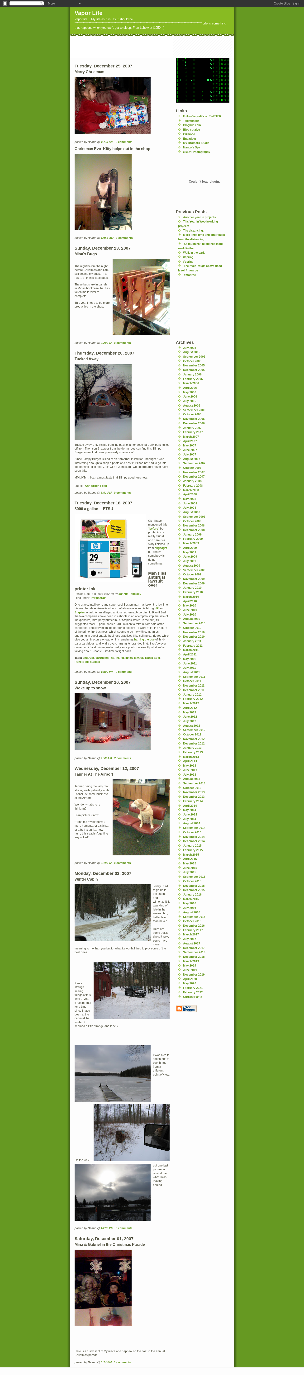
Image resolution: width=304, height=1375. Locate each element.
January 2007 (192, 427)
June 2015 (190, 867)
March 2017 (191, 934)
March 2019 (191, 961)
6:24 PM (106, 1362)
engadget (161, 548)
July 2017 (189, 938)
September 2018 (194, 952)
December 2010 (194, 636)
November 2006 (194, 418)
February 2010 (193, 592)
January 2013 (192, 747)
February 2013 (193, 752)
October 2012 (192, 734)
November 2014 (194, 836)
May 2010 (189, 605)
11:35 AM (107, 141)
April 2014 (190, 805)
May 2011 (189, 658)
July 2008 (189, 507)
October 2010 (192, 627)
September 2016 (194, 916)
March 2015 (191, 854)
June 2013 (190, 770)
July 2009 (189, 561)
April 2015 (190, 858)
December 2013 (194, 796)
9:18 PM (106, 862)
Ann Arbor (92, 485)
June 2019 (190, 970)
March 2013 (191, 756)
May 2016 (189, 903)
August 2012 (191, 725)
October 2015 (192, 881)
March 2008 (191, 490)
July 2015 (189, 872)
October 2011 (192, 681)
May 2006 (189, 392)
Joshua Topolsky (130, 593)
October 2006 (192, 414)
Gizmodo (189, 134)
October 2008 (192, 521)
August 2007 (191, 458)
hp (112, 657)
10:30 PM (107, 1228)
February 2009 (193, 538)
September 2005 (194, 356)
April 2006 (190, 387)
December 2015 (194, 889)
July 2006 (189, 401)
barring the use (144, 639)
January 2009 (192, 534)
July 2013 (189, 774)
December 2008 (194, 529)
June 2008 (190, 503)
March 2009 (191, 543)
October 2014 (192, 832)
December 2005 (194, 369)
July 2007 (189, 454)
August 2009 (191, 565)
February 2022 (193, 992)
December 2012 (194, 743)
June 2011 (190, 663)
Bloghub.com (192, 125)
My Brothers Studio (196, 142)
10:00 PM (107, 671)
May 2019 (189, 965)
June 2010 (190, 610)
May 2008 (189, 498)
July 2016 (189, 907)
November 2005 (194, 365)
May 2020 (189, 983)
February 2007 (193, 432)
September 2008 (194, 516)
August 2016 (191, 912)
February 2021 (193, 987)
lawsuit (139, 657)
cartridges (102, 657)
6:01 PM (106, 492)
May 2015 (189, 863)
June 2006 (190, 396)
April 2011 (190, 654)
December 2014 (194, 841)
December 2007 (194, 476)
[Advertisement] (156, 46)
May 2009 (189, 552)
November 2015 (194, 885)
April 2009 (190, 547)
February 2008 (193, 485)
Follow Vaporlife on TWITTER (202, 116)
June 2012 (190, 716)
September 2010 (194, 623)
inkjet (129, 657)
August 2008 (191, 512)
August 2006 (191, 405)
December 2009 (194, 583)
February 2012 (193, 698)
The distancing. (193, 230)
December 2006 (194, 423)
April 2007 (190, 441)
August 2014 (191, 823)
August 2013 (191, 778)
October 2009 (192, 574)
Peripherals (98, 597)
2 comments (122, 758)
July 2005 (189, 347)
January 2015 (192, 845)
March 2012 (191, 703)
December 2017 (194, 947)
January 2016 (192, 894)
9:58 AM (106, 758)
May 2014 (189, 809)
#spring (188, 257)
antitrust (88, 657)
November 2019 (194, 974)
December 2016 (194, 925)
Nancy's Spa (191, 147)
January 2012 (192, 694)
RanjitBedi (82, 661)
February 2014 (193, 801)
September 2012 (194, 729)
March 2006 (191, 383)
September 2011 (194, 676)
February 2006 (193, 378)
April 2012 (190, 707)
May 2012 (189, 712)
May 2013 (189, 765)
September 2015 (194, 876)
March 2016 (191, 899)
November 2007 (194, 472)
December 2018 (194, 956)
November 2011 (193, 685)
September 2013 (194, 783)
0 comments (124, 141)
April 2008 (190, 494)
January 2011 (192, 641)
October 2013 (192, 787)
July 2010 (189, 614)
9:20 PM (106, 342)
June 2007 (190, 449)
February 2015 (193, 850)
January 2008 (192, 481)
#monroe (189, 274)
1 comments (122, 1362)
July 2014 (189, 818)
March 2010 (191, 596)
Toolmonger (191, 120)
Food (103, 485)
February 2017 (193, 930)
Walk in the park (194, 252)
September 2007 (194, 463)
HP (157, 608)
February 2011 (193, 645)
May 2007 (189, 445)
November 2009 (194, 578)
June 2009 (190, 556)
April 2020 (190, 979)
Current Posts (192, 996)
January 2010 (192, 587)
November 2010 (194, 632)
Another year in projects (199, 217)
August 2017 (191, 943)
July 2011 (189, 667)
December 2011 (193, 690)
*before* (153, 528)
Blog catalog (191, 129)
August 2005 (191, 352)
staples (95, 661)
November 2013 (194, 792)
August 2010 (191, 618)
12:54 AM (107, 237)
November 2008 (194, 525)
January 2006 (192, 374)
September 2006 (194, 410)
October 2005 (192, 361)
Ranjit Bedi (152, 657)
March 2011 (191, 649)
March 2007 (191, 436)
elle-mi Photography (196, 151)
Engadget (189, 138)
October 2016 (192, 921)
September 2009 (194, 570)
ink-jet (120, 657)
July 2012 (189, 721)
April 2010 (190, 601)
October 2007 (192, 467)
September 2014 (194, 827)
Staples (80, 612)
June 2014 (190, 814)
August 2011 (191, 672)
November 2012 (194, 738)
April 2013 (190, 761)
